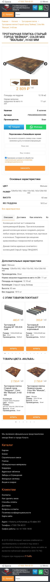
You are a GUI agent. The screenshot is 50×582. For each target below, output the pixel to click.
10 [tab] (38, 353)
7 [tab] (27, 353)
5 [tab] (19, 353)
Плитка (5, 461)
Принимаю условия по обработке (19, 160)
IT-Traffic (28, 556)
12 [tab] (45, 353)
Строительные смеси (11, 457)
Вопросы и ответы (10, 509)
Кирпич (5, 450)
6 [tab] (23, 353)
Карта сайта (7, 516)
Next (45, 63)
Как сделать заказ (10, 498)
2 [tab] (8, 353)
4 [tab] (16, 353)
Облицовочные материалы (14, 464)
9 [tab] (34, 353)
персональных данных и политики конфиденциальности (18, 161)
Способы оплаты (9, 502)
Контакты (6, 495)
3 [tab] (12, 353)
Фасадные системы (11, 479)
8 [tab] (30, 353)
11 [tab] (41, 353)
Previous (4, 63)
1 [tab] (5, 353)
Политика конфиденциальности (16, 512)
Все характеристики (11, 209)
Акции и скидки (9, 482)
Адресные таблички (11, 471)
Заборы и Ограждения (12, 475)
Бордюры (6, 468)
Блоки (5, 454)
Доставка (6, 505)
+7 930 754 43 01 (25, 1)
